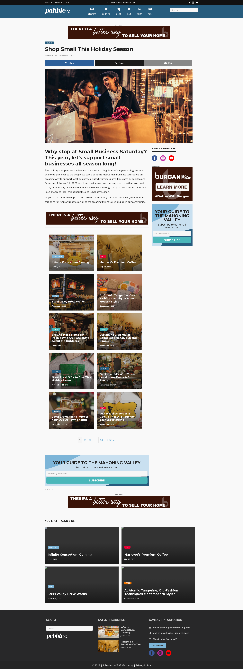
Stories (92, 14)
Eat (129, 14)
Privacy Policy (143, 665)
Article (47, 489)
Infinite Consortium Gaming (128, 630)
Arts (139, 14)
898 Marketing (125, 665)
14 (101, 440)
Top (52, 489)
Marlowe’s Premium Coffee (131, 643)
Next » (110, 440)
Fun (150, 14)
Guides (106, 14)
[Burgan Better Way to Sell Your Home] (119, 32)
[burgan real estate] (172, 184)
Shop (119, 14)
